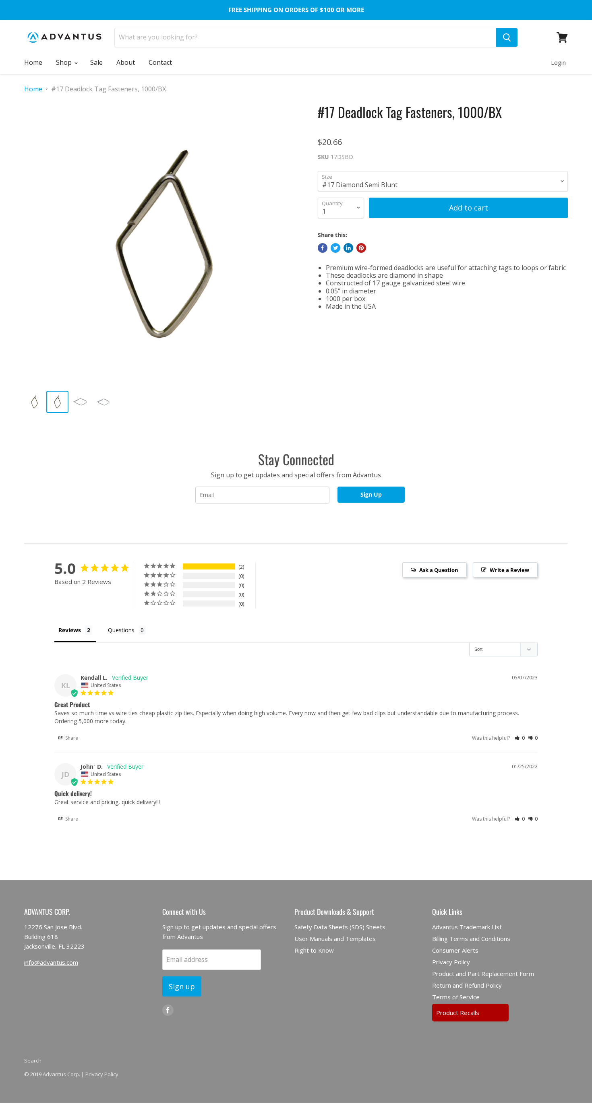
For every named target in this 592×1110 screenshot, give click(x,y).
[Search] (506, 37)
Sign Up (371, 494)
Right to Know (314, 950)
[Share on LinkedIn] (348, 248)
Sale (96, 62)
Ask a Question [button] (438, 570)
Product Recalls (457, 1013)
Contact (160, 62)
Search (32, 1060)
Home (33, 62)
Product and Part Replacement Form (483, 974)
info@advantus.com (51, 962)
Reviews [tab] (69, 630)
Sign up (182, 986)
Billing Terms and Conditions (471, 939)
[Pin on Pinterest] (361, 248)
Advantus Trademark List (467, 927)
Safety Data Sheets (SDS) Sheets (339, 927)
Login (558, 62)
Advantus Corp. (61, 1074)
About (125, 62)
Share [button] (71, 737)
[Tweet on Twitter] (335, 248)
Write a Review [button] (509, 570)
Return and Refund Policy (467, 985)
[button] (519, 737)
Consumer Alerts (455, 950)
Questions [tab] (121, 630)
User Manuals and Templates (335, 939)
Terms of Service (456, 997)
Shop (64, 62)
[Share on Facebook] (322, 248)
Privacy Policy (451, 962)
